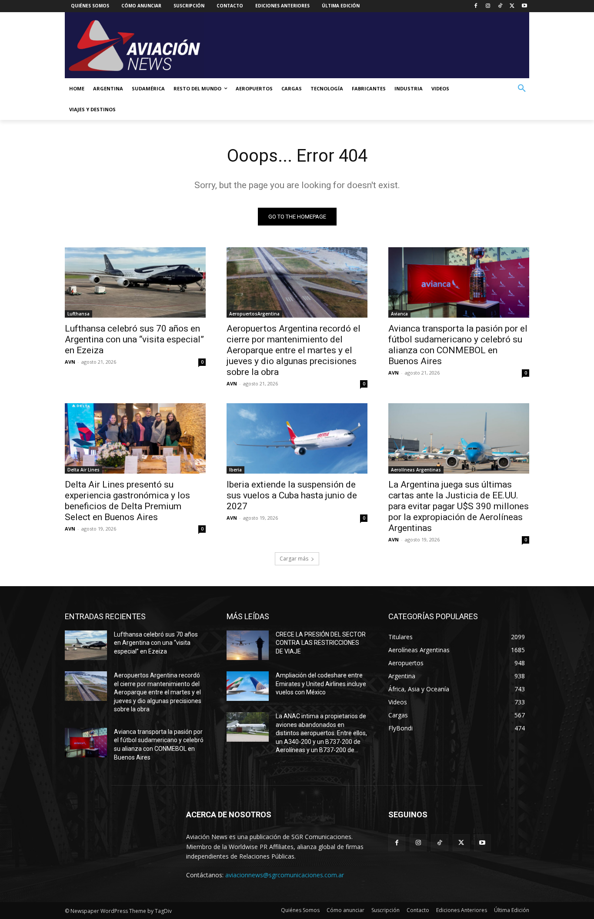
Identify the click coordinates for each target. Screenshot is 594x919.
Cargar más (294, 558)
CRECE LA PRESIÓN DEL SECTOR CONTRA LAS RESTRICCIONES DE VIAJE (321, 643)
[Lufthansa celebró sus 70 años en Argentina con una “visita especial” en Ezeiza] (135, 282)
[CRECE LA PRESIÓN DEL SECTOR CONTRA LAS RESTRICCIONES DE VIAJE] (248, 645)
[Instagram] (488, 6)
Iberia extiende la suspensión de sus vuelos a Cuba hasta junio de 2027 (292, 495)
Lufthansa (78, 314)
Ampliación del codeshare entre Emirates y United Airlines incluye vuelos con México (321, 684)
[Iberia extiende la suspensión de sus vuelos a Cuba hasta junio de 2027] (297, 438)
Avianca (399, 314)
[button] (521, 88)
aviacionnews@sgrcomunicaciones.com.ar (284, 875)
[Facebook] (476, 6)
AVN (70, 361)
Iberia (235, 470)
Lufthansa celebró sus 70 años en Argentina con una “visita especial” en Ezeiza (134, 339)
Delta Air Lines (83, 470)
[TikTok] (500, 6)
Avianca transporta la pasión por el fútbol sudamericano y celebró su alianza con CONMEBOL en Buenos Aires (457, 344)
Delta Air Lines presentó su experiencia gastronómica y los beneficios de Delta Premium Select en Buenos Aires (127, 500)
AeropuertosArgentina (254, 314)
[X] (512, 6)
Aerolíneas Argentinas (416, 470)
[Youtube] (524, 6)
